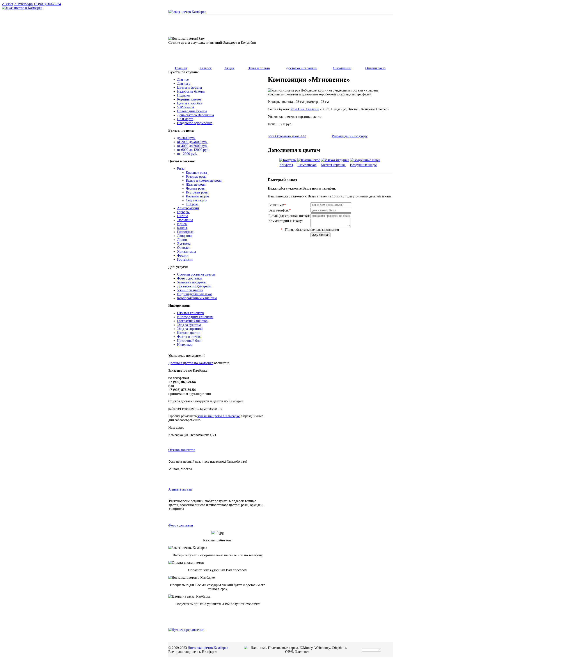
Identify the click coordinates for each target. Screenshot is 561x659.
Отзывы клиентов (181, 450)
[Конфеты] (287, 160)
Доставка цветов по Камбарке (190, 363)
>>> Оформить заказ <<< (287, 136)
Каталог (206, 68)
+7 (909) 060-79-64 (47, 4)
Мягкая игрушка (333, 165)
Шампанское (306, 165)
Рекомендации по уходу (349, 136)
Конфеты (286, 165)
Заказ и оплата (259, 68)
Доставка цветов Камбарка (208, 648)
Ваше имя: (277, 205)
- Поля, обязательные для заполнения (309, 229)
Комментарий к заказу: (285, 221)
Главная (181, 68)
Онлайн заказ (375, 68)
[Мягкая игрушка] (335, 160)
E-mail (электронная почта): (289, 216)
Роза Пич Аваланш (305, 109)
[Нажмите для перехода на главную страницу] (187, 12)
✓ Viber (7, 4)
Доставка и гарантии (301, 68)
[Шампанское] (308, 160)
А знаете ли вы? (180, 489)
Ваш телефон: (279, 210)
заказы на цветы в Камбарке (218, 416)
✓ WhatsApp (23, 4)
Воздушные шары (363, 165)
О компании (342, 68)
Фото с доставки (180, 525)
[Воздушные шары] (365, 160)
